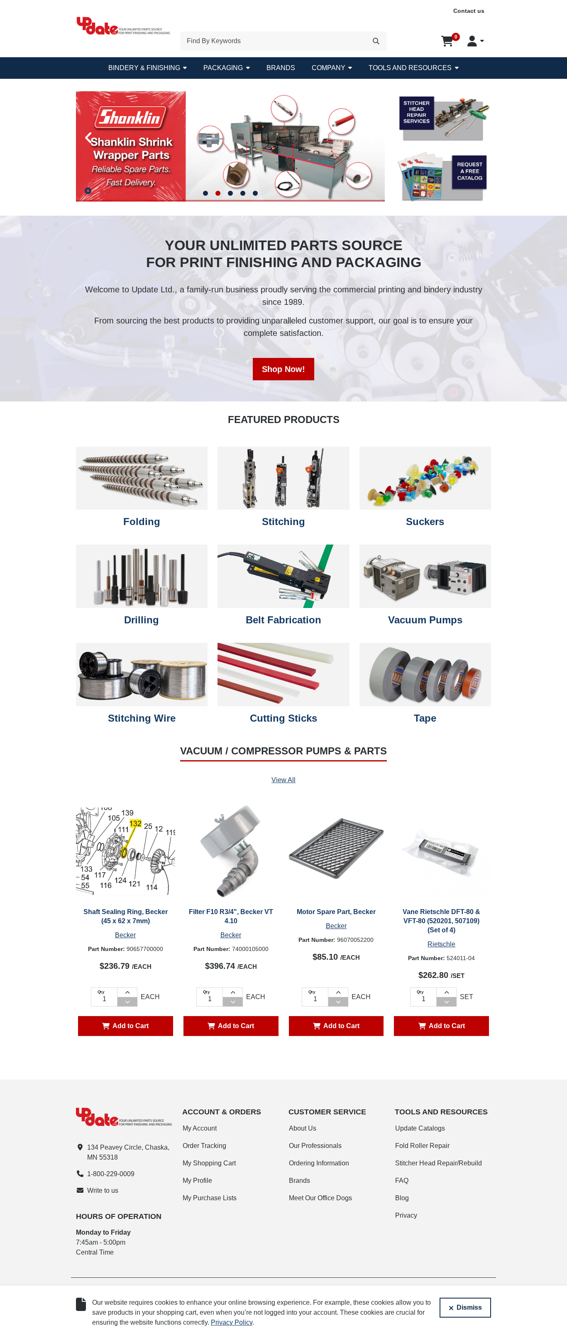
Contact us (468, 10)
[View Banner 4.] (243, 190)
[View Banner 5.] (255, 190)
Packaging (223, 67)
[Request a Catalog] (443, 176)
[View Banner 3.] (230, 190)
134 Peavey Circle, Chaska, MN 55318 (128, 1152)
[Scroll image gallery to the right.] (372, 136)
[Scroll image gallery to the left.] (88, 136)
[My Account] (475, 41)
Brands (280, 67)
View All (283, 779)
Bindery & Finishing (144, 67)
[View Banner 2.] (218, 190)
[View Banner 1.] (205, 190)
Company (328, 67)
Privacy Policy (231, 1322)
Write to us (102, 1190)
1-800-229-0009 (110, 1173)
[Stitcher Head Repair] (443, 117)
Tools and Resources (410, 67)
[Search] (376, 41)
